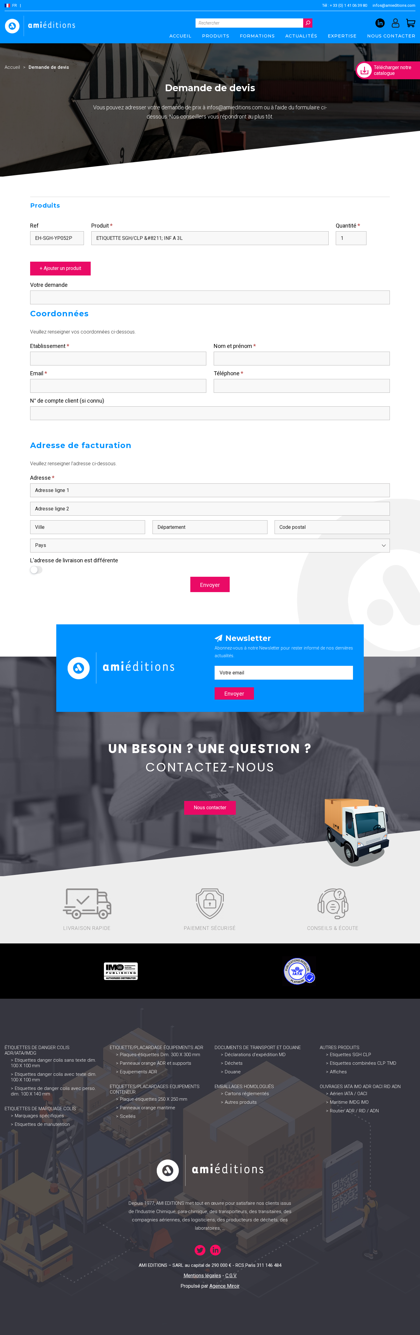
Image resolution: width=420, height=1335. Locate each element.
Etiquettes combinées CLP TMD (363, 1063)
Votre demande (49, 285)
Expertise (342, 36)
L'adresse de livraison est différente (74, 560)
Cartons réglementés (247, 1093)
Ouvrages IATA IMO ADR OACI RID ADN (360, 1086)
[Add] (32, 253)
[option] (120, 971)
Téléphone (228, 373)
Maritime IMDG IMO (349, 1102)
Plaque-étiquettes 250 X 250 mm (153, 1099)
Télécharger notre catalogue (392, 70)
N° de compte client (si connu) (67, 400)
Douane (233, 1072)
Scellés (128, 1116)
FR (14, 5)
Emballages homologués (244, 1086)
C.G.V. (231, 1275)
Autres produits (241, 1102)
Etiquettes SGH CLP (350, 1054)
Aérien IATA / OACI (348, 1093)
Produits (215, 36)
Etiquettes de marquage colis (40, 1108)
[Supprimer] (38, 253)
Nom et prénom (235, 346)
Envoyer (210, 585)
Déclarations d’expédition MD (255, 1054)
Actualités (301, 36)
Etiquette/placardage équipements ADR (156, 1047)
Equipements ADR (138, 1072)
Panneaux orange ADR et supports (155, 1063)
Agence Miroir (224, 1286)
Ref (34, 225)
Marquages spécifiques (39, 1115)
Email (38, 373)
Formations (257, 36)
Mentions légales (202, 1275)
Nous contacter (391, 36)
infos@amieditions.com (394, 5)
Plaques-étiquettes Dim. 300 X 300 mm (160, 1054)
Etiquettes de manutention (42, 1124)
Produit (102, 225)
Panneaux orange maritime (147, 1108)
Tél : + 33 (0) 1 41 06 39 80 (344, 5)
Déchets (234, 1063)
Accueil (180, 36)
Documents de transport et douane (258, 1047)
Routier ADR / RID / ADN (354, 1111)
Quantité (348, 225)
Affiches (338, 1072)
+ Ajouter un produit (60, 268)
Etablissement (49, 346)
